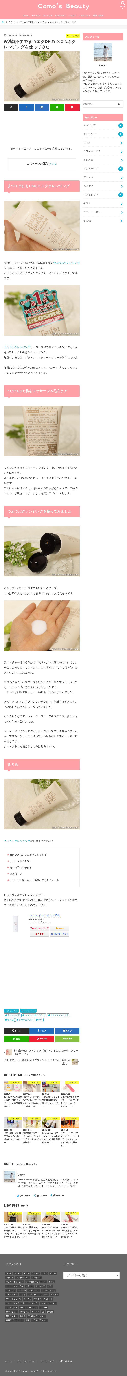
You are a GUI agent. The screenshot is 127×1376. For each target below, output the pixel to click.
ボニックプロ (33, 1303)
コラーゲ (29, 1286)
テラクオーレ (33, 1290)
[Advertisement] (42, 130)
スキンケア (36, 15)
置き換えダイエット (36, 1316)
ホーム (26, 15)
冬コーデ (35, 1312)
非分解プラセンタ (39, 1320)
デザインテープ (48, 1290)
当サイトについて (26, 1361)
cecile (8, 1273)
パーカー (54, 1295)
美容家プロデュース (14, 1320)
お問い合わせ (98, 15)
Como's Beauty (29, 1371)
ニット (23, 1295)
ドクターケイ (11, 1295)
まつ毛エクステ (26, 1020)
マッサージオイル (48, 1303)
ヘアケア (72, 15)
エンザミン (36, 1278)
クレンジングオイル (14, 1286)
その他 (87, 220)
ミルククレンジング (59, 1015)
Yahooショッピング (39, 928)
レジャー (43, 1307)
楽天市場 (39, 934)
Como (21, 1174)
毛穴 (40, 1020)
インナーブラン (22, 1278)
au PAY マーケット (59, 934)
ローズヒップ (11, 1312)
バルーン (44, 1295)
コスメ (87, 142)
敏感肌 (10, 1020)
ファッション (84, 15)
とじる (52, 163)
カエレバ (41, 919)
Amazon (60, 928)
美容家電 (88, 160)
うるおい (35, 1273)
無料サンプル (11, 1316)
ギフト (87, 203)
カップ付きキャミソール (36, 1282)
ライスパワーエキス (28, 1307)
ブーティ (27, 1299)
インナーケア (60, 15)
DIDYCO (17, 1273)
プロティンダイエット (15, 1303)
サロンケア (40, 1286)
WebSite (26, 1195)
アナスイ (9, 1278)
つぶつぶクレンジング (66, 262)
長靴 (27, 1320)
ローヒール (24, 1312)
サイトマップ (46, 1361)
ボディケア (48, 15)
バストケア (33, 1295)
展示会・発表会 (92, 212)
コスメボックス (92, 151)
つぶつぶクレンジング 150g (44, 915)
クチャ (51, 1282)
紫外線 (23, 1316)
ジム (50, 1286)
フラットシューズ (13, 1299)
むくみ (53, 1273)
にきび (45, 1273)
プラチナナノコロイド (43, 1299)
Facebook (59, 1195)
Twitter (43, 1195)
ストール (22, 1290)
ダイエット (89, 177)
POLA (26, 1273)
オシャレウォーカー (14, 1282)
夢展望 (50, 1312)
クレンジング (29, 1011)
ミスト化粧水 (11, 1307)
